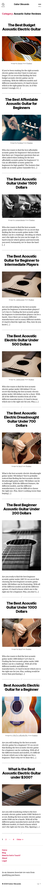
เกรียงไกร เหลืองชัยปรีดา (20, 735)
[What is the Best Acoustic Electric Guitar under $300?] (21, 795)
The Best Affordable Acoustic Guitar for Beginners (21, 103)
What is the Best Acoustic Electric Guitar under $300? (21, 773)
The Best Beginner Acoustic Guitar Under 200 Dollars (21, 509)
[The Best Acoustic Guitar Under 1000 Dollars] (21, 632)
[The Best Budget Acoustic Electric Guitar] (21, 48)
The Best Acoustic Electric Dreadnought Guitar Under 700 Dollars (21, 419)
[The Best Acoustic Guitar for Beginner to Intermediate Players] (21, 284)
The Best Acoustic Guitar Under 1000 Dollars (21, 607)
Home (4, 850)
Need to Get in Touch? (11, 855)
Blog (4, 853)
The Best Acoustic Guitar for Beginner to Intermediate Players (21, 260)
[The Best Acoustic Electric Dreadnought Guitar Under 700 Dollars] (21, 448)
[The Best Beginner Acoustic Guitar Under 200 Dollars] (21, 545)
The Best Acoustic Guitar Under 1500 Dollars (21, 183)
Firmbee (20, 143)
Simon (20, 63)
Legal (4, 861)
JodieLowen (20, 300)
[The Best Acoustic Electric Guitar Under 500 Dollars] (21, 364)
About (4, 858)
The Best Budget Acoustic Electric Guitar (21, 27)
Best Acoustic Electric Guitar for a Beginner (21, 687)
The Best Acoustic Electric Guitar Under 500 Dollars (21, 340)
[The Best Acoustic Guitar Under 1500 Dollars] (21, 206)
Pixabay (29, 63)
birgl (20, 466)
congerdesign (20, 220)
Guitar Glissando (21, 4)
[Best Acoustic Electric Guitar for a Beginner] (21, 715)
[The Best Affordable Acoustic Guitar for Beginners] (21, 128)
